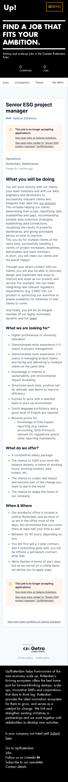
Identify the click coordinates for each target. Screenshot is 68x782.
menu (56, 6)
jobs (6, 82)
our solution (47, 203)
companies (22, 82)
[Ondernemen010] (10, 6)
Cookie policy (43, 657)
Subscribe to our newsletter (24, 762)
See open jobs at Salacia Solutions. (36, 137)
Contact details (15, 766)
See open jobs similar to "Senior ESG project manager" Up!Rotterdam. (37, 144)
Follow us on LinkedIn (21, 757)
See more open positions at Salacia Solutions (34, 621)
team (33, 318)
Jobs (8, 753)
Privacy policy (25, 657)
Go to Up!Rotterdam (19, 748)
